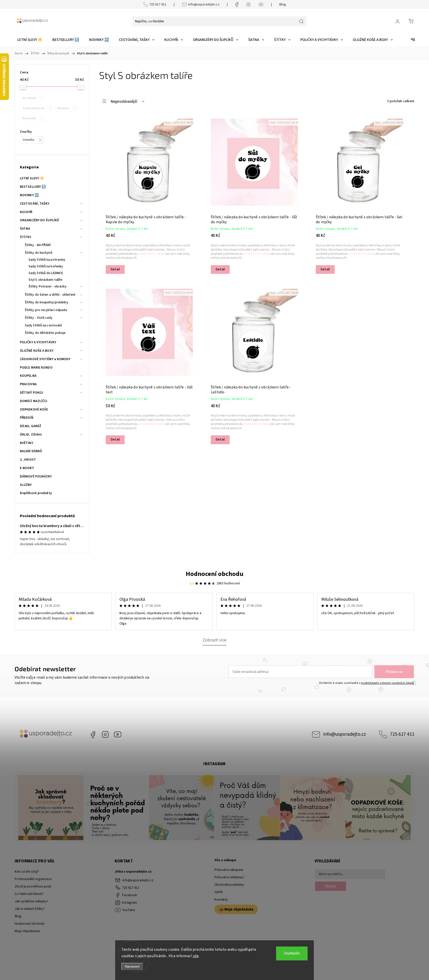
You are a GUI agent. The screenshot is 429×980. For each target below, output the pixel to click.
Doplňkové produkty (36, 493)
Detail (115, 269)
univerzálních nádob (256, 254)
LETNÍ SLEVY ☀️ (32, 178)
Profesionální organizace (33, 879)
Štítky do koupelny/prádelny (46, 302)
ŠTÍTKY (25, 237)
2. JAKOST (28, 459)
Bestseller (32, 118)
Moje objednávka (27, 931)
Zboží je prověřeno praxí (33, 886)
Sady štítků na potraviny (47, 259)
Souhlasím (292, 953)
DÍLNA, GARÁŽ (30, 426)
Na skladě (32, 98)
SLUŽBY (26, 484)
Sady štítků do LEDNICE (46, 273)
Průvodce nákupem (228, 869)
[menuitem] (29, 40)
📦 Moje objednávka (236, 909)
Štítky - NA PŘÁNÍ (38, 245)
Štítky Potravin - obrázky (48, 286)
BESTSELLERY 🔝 (33, 186)
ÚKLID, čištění (31, 434)
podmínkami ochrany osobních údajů (387, 683)
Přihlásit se (394, 672)
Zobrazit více (214, 640)
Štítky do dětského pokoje (45, 332)
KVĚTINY (26, 443)
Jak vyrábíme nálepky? (31, 901)
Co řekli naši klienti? (29, 893)
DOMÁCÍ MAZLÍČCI (33, 401)
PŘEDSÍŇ (26, 417)
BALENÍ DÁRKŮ (31, 451)
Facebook (93, 734)
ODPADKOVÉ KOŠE (34, 409)
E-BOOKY (27, 468)
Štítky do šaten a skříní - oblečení (50, 294)
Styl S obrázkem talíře (45, 279)
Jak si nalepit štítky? (30, 908)
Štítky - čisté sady (38, 317)
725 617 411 (157, 4)
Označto (32, 139)
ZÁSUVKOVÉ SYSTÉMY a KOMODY (45, 359)
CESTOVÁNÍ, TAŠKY (34, 203)
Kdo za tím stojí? (27, 871)
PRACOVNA (28, 384)
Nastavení (132, 966)
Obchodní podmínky (229, 884)
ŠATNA (25, 228)
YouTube (117, 734)
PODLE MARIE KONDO (36, 367)
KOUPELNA (28, 375)
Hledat (330, 886)
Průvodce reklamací (229, 877)
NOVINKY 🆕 (29, 195)
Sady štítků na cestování (43, 325)
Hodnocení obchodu (215, 573)
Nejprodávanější (124, 101)
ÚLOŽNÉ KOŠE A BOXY (36, 350)
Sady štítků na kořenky (46, 266)
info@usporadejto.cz (203, 4)
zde (196, 956)
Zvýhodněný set (37, 108)
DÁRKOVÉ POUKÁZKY (36, 476)
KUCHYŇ (26, 212)
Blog (282, 4)
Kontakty (221, 899)
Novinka (66, 108)
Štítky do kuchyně (38, 252)
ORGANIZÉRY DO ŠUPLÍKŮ (39, 220)
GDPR (218, 892)
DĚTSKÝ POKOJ (31, 392)
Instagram (105, 734)
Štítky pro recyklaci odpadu (46, 310)
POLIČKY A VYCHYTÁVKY (38, 342)
